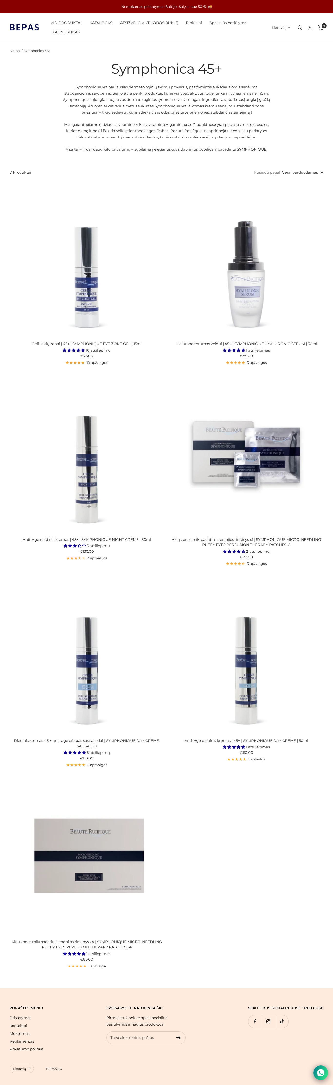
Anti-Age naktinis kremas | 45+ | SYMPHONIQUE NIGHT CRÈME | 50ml (87, 539)
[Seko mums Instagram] (268, 1021)
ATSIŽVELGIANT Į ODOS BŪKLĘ (149, 22)
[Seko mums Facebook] (255, 1021)
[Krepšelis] (320, 27)
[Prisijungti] (310, 28)
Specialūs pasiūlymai (228, 22)
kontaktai (18, 1025)
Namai (15, 51)
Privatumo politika (26, 1049)
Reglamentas (22, 1041)
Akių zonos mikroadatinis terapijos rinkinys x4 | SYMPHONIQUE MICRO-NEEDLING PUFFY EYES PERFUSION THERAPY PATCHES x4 (86, 944)
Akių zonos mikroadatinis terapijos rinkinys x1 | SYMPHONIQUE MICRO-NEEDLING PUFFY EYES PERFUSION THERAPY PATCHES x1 (246, 542)
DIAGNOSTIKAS (65, 32)
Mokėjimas (19, 1033)
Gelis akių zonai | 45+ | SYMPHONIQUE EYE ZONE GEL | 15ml (87, 343)
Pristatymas (20, 1018)
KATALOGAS (100, 22)
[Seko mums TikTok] (281, 1021)
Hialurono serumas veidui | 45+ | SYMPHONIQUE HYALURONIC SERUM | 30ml (246, 343)
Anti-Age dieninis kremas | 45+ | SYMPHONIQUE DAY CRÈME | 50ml (246, 740)
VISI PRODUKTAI (66, 22)
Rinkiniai (194, 22)
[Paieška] (300, 27)
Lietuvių (279, 27)
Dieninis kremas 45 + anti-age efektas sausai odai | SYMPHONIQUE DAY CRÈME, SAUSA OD (87, 743)
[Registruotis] (178, 1037)
